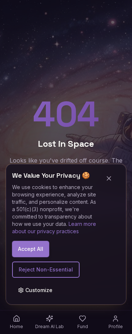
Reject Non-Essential (46, 269)
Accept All (30, 249)
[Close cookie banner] (112, 178)
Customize (38, 290)
